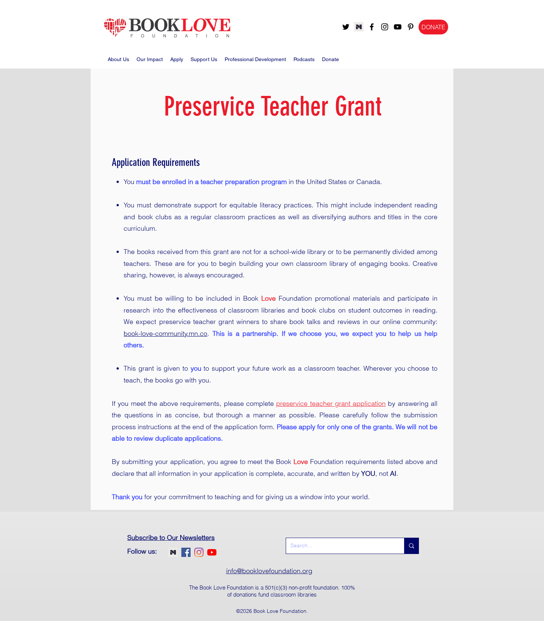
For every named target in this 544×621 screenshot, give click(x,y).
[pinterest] (410, 26)
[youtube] (397, 26)
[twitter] (345, 26)
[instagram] (384, 26)
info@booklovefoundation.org (269, 571)
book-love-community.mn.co (165, 333)
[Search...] (411, 546)
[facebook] (371, 26)
